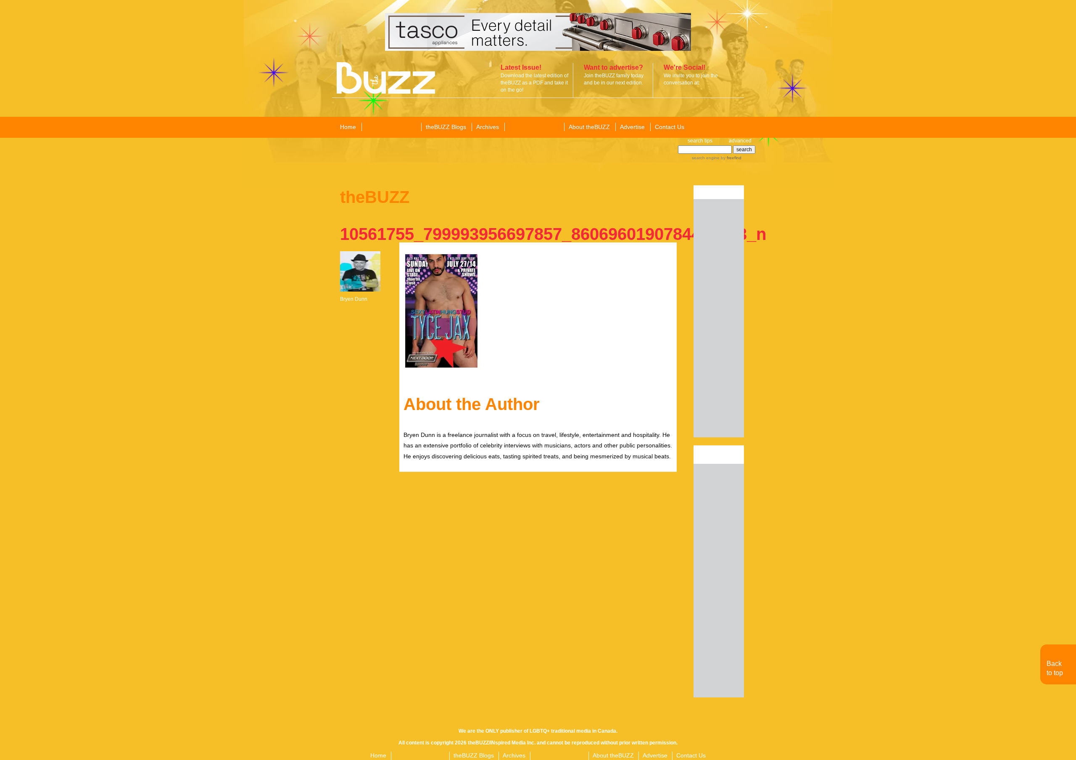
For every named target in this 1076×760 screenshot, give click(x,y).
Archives (487, 127)
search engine (706, 157)
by (730, 157)
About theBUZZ (589, 127)
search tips (700, 141)
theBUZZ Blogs (446, 127)
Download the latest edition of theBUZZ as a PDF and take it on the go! (534, 83)
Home (348, 127)
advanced (740, 141)
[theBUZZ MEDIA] (534, 127)
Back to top (1055, 668)
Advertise (632, 127)
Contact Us (669, 127)
